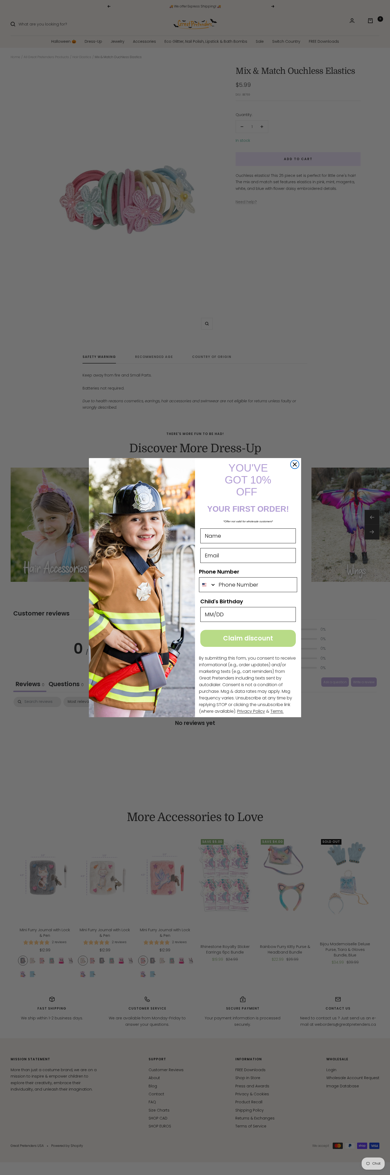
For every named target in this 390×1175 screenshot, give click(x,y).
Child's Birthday (221, 601)
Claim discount (248, 638)
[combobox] (207, 585)
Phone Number (219, 571)
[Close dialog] (295, 464)
